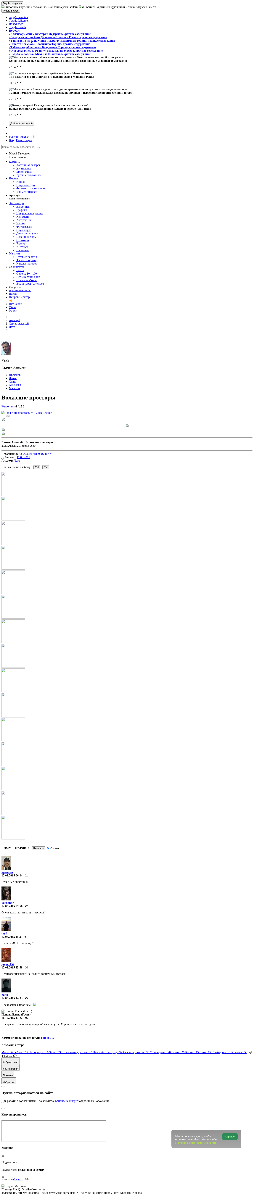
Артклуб (19, 197)
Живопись (8, 406)
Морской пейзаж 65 (15, 1052)
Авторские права (131, 1192)
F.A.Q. (17, 1189)
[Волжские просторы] (27, 412)
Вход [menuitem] (12, 140)
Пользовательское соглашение (58, 1192)
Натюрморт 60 (39, 1052)
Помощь (7, 1189)
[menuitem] (32, 136)
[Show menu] (25, 4)
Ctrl (37, 467)
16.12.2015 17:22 (11, 1017)
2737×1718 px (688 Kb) (37, 453)
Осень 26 (178, 1052)
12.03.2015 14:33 (11, 998)
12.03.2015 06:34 (11, 875)
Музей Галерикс (19, 155)
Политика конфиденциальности (99, 1192)
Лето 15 (206, 1052)
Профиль (14, 374)
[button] (18, 17)
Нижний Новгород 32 (108, 1052)
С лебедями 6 (221, 1052)
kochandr (7, 902)
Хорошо (230, 1136)
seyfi (4, 933)
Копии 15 (192, 1052)
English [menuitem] (24, 136)
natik (4, 994)
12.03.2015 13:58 (11, 967)
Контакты (38, 1189)
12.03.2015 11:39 (11, 936)
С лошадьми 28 (160, 1052)
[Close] (38, 147)
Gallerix (18, 1179)
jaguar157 (7, 964)
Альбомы (15, 384)
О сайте (27, 1189)
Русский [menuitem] (14, 136)
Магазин (14, 388)
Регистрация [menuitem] (24, 140)
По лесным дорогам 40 (77, 1052)
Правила (33, 1192)
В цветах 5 (239, 1052)
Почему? (48, 1037)
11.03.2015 (23, 457)
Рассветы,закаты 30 (136, 1052)
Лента (13, 378)
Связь (12, 381)
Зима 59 (55, 1052)
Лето (17, 460)
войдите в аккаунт (66, 1100)
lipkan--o (7, 872)
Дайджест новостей (21, 123)
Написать (38, 848)
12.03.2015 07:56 (11, 906)
